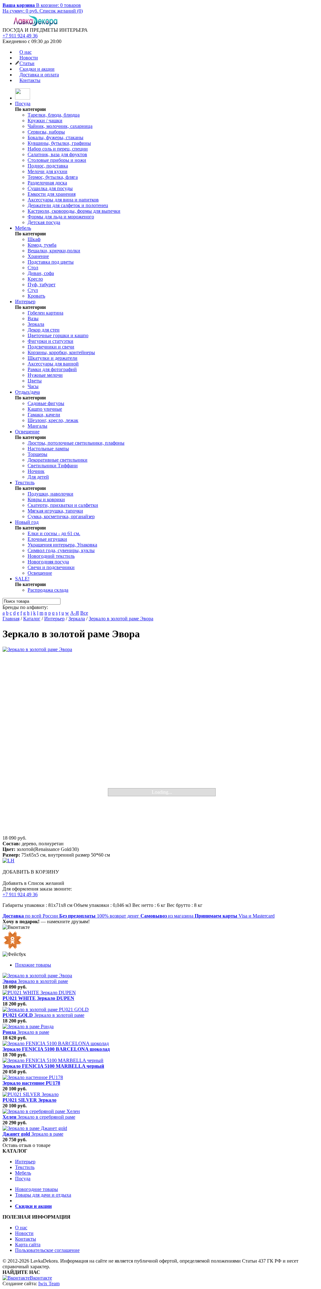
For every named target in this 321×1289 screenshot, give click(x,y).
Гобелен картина (45, 312)
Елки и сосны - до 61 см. (54, 533)
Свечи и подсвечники (51, 567)
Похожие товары (33, 965)
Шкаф (34, 239)
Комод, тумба (42, 245)
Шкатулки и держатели (52, 358)
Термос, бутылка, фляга (53, 177)
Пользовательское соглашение (47, 1250)
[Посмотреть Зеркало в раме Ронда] (28, 1026)
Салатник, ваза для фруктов (57, 154)
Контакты (29, 80)
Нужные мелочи (45, 375)
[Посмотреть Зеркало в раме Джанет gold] (35, 1128)
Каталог (31, 618)
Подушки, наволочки (50, 493)
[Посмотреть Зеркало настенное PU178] (33, 1077)
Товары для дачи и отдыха (43, 1195)
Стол (33, 267)
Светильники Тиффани (53, 465)
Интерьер (25, 301)
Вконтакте (41, 1278)
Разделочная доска (47, 182)
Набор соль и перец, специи (58, 148)
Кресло (35, 279)
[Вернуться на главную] (22, 98)
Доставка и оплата (39, 74)
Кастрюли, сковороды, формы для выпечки (74, 211)
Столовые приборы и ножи (57, 160)
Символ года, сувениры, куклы (61, 550)
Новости (28, 57)
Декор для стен (44, 329)
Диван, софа (41, 273)
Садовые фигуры (46, 403)
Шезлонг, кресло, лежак (53, 420)
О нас (25, 52)
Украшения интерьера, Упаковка (62, 544)
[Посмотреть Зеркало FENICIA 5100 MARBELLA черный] (53, 1060)
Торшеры (37, 454)
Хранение (38, 256)
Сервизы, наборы (46, 131)
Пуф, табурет (41, 284)
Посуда (22, 103)
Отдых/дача (27, 392)
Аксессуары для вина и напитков (63, 199)
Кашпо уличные (45, 409)
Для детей (38, 477)
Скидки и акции (37, 69)
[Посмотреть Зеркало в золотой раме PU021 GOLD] (46, 1009)
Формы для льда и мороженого (61, 216)
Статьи (26, 63)
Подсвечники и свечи (51, 346)
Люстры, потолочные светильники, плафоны (76, 443)
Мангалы (37, 426)
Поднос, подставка (48, 165)
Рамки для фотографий (52, 369)
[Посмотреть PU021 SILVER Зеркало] (31, 1094)
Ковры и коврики (46, 499)
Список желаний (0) (61, 11)
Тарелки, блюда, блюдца (54, 115)
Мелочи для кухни (47, 171)
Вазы (33, 318)
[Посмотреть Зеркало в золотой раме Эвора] (37, 975)
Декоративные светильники (57, 460)
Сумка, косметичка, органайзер (61, 516)
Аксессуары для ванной (53, 363)
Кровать (36, 296)
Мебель (23, 228)
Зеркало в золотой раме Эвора (121, 618)
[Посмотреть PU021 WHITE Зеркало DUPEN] (39, 992)
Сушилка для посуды (50, 188)
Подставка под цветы (51, 262)
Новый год (27, 522)
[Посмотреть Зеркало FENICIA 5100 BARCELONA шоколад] (56, 1043)
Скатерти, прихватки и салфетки (63, 505)
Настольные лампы (48, 448)
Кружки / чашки (45, 120)
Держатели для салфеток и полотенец (68, 205)
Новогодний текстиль (51, 556)
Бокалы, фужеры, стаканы (55, 137)
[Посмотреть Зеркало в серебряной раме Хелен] (41, 1111)
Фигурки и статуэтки (50, 341)
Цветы (35, 380)
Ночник (36, 471)
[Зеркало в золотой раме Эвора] (160, 741)
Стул (33, 290)
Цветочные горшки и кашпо (58, 335)
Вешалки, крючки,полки (54, 250)
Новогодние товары (36, 1189)
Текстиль (24, 482)
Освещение (27, 431)
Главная (11, 618)
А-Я (74, 613)
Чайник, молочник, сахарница (60, 126)
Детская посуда (44, 222)
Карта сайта (27, 1244)
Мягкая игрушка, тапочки (55, 510)
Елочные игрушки (47, 539)
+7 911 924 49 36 (20, 35)
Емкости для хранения (52, 194)
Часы (33, 386)
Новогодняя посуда (48, 561)
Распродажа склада (48, 590)
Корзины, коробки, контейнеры (61, 352)
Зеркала (36, 324)
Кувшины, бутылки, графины (59, 143)
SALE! (22, 578)
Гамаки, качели (44, 414)
